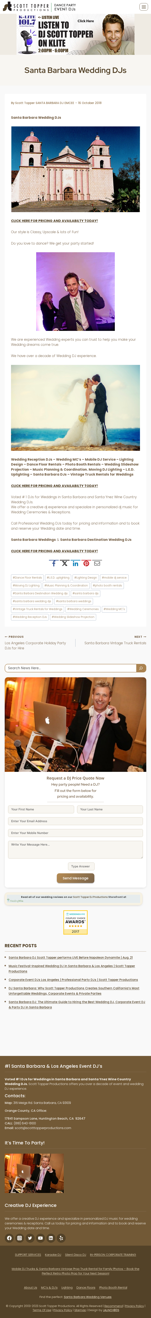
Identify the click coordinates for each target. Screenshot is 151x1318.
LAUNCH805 (111, 1310)
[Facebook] (9, 1238)
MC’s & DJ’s (49, 1287)
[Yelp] (61, 1238)
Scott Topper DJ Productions (90, 897)
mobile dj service (114, 578)
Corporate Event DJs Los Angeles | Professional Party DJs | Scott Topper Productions (73, 980)
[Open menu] (143, 7)
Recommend (113, 1306)
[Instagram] (19, 1238)
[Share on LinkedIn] (75, 565)
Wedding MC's (114, 609)
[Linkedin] (50, 1238)
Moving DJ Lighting (26, 585)
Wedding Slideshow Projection (73, 617)
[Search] (141, 668)
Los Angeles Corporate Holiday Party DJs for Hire (35, 642)
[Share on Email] (97, 565)
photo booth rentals (107, 585)
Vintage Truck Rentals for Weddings (37, 609)
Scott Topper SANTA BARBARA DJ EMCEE (44, 103)
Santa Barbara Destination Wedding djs (40, 593)
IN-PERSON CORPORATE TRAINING (113, 1255)
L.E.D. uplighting (58, 578)
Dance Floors (85, 1287)
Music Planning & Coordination (66, 585)
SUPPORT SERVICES (28, 1255)
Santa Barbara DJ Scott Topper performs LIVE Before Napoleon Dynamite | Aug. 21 (71, 957)
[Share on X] (65, 565)
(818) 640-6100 (25, 1123)
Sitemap (80, 1310)
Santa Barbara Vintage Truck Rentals (115, 640)
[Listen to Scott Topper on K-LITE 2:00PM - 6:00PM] (75, 34)
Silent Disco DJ (75, 1255)
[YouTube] (40, 1238)
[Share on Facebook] (54, 565)
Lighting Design (85, 578)
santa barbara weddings (73, 601)
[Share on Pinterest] (86, 565)
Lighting (67, 1287)
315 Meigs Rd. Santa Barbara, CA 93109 (42, 1103)
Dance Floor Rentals (27, 578)
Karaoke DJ (53, 1255)
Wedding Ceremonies (83, 609)
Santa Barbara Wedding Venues (88, 1297)
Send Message (75, 878)
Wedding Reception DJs (30, 617)
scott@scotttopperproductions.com (43, 1128)
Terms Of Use (42, 1310)
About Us (30, 1287)
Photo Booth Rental (113, 1287)
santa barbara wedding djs (32, 601)
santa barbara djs (86, 593)
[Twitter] (30, 1238)
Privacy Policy (134, 1306)
